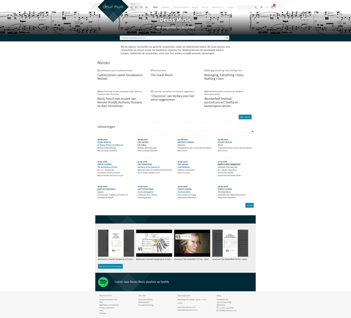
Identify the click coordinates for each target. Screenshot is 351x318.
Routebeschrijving (145, 305)
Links (101, 310)
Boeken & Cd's (218, 7)
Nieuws (195, 7)
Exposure (181, 145)
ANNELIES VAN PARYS (106, 189)
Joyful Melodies (184, 167)
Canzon (100, 192)
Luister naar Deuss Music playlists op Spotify (141, 281)
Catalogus (166, 7)
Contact (230, 7)
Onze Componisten (180, 7)
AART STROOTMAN (145, 189)
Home (155, 7)
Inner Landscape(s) (145, 192)
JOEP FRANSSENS (145, 164)
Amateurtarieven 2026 (108, 299)
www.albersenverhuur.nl (187, 310)
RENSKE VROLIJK (225, 142)
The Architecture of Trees (107, 167)
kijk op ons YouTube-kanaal (110, 266)
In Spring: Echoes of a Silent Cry (110, 145)
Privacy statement (106, 308)
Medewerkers (143, 302)
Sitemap (102, 313)
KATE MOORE (143, 142)
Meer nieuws (245, 117)
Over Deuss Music (145, 299)
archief (249, 205)
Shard (220, 145)
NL (262, 7)
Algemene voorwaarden (108, 305)
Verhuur (205, 7)
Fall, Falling (142, 145)
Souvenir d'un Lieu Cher (227, 167)
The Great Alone (184, 192)
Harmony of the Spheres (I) (149, 167)
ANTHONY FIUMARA (186, 142)
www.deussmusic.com (187, 307)
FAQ (101, 302)
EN (267, 7)
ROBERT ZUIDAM (104, 164)
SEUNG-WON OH (104, 142)
